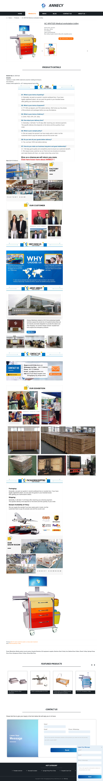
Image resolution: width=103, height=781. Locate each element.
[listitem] (51, 50)
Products (32, 13)
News (44, 13)
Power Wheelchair (10, 651)
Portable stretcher (17, 770)
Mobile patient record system (23, 651)
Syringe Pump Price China (49, 770)
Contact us (67, 13)
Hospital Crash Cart (66, 770)
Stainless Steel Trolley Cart (61, 651)
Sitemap (66, 778)
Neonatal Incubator (32, 770)
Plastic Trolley (83, 651)
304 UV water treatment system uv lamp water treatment (24, 641)
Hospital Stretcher (36, 651)
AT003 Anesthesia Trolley (15, 643)
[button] (42, 51)
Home (20, 13)
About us (81, 13)
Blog (55, 13)
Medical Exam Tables (73, 651)
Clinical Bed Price (31, 653)
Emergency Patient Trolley (19, 653)
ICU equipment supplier (47, 651)
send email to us (67, 38)
